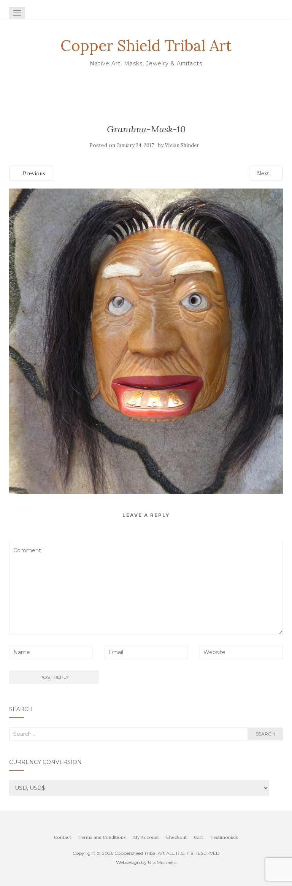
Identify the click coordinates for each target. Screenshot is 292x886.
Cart (198, 837)
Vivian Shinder (182, 145)
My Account (146, 837)
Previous (33, 173)
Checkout (176, 837)
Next (264, 173)
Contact (62, 837)
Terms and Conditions (102, 837)
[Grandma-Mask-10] (146, 340)
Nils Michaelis (162, 862)
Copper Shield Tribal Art (146, 45)
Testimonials (224, 837)
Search (265, 734)
